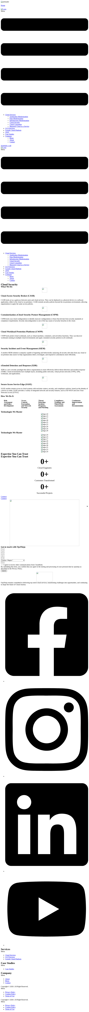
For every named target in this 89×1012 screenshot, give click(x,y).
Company (8, 136)
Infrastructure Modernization (19, 120)
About (12, 140)
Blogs (12, 138)
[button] (44, 61)
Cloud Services (10, 115)
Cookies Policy (10, 994)
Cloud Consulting (16, 124)
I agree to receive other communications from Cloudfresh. (23, 565)
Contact (12, 142)
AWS (7, 132)
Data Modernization (16, 119)
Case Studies (9, 134)
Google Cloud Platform (13, 130)
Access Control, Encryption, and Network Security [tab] (26, 404)
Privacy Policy (10, 992)
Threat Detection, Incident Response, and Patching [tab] (43, 404)
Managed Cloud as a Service (19, 126)
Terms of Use (9, 996)
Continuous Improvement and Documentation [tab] (77, 403)
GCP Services (10, 128)
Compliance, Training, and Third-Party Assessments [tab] (59, 403)
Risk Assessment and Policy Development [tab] (9, 403)
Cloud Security (15, 122)
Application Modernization (19, 117)
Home (3, 5)
